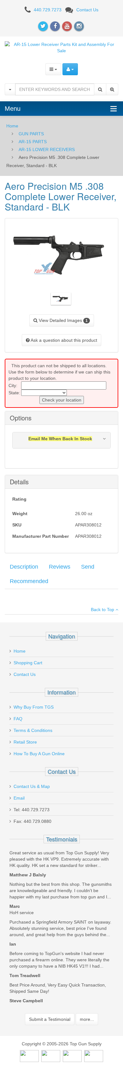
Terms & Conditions (33, 730)
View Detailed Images (63, 320)
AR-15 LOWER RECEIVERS (47, 149)
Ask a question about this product (63, 340)
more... (87, 1019)
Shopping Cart (28, 662)
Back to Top (103, 609)
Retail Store (25, 742)
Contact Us (87, 9)
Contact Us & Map (32, 786)
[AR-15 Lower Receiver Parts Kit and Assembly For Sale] (61, 46)
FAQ (18, 718)
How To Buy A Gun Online (39, 753)
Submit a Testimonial (49, 1019)
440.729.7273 (48, 9)
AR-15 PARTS (33, 141)
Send (87, 567)
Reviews (59, 567)
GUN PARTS (31, 133)
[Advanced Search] (112, 89)
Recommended (29, 581)
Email (19, 798)
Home (12, 125)
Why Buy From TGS (34, 707)
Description (24, 567)
